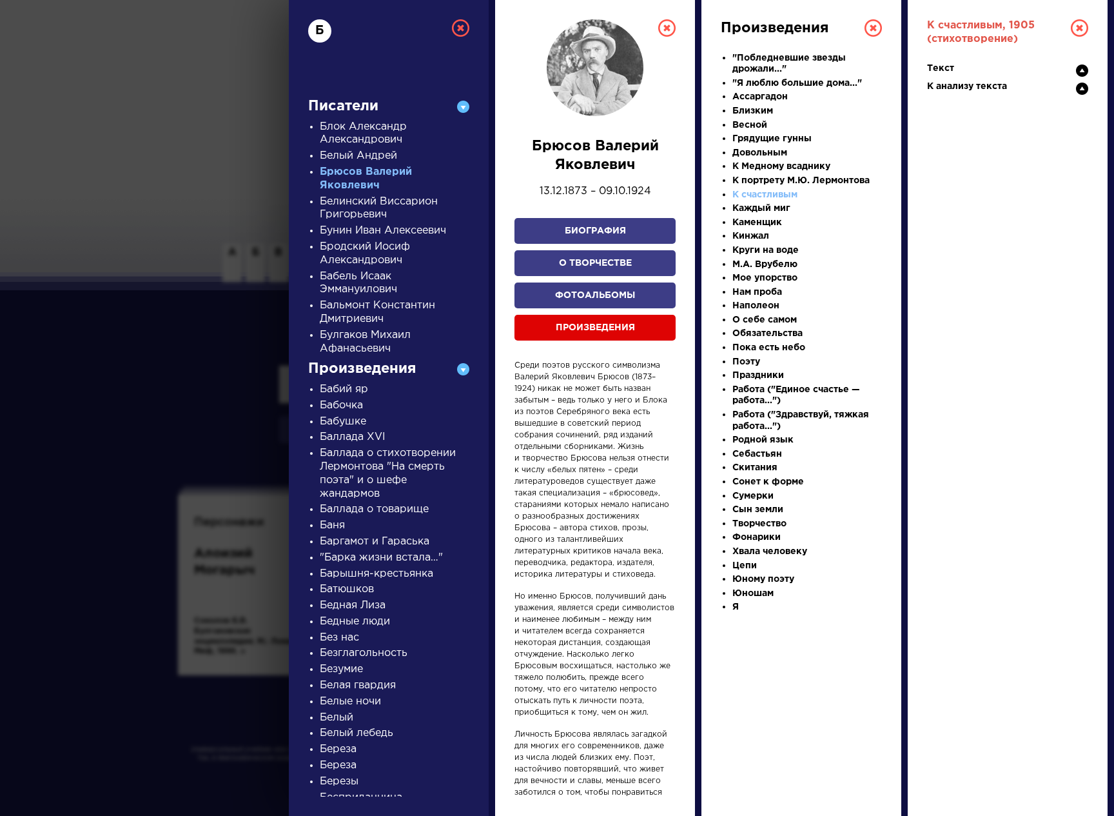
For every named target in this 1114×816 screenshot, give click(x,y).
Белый (336, 717)
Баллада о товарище (374, 509)
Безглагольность (363, 653)
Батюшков (347, 589)
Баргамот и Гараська (374, 541)
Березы (339, 781)
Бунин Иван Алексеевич (383, 230)
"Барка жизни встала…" (381, 557)
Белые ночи (350, 701)
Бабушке (343, 421)
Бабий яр (344, 389)
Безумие (341, 669)
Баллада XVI (353, 437)
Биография (595, 231)
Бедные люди (355, 621)
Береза (338, 749)
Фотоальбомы (595, 295)
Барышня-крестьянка (376, 574)
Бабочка (341, 405)
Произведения (595, 328)
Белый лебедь (356, 733)
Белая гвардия (358, 685)
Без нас (339, 637)
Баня (332, 525)
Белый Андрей (358, 156)
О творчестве (595, 263)
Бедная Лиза (353, 605)
